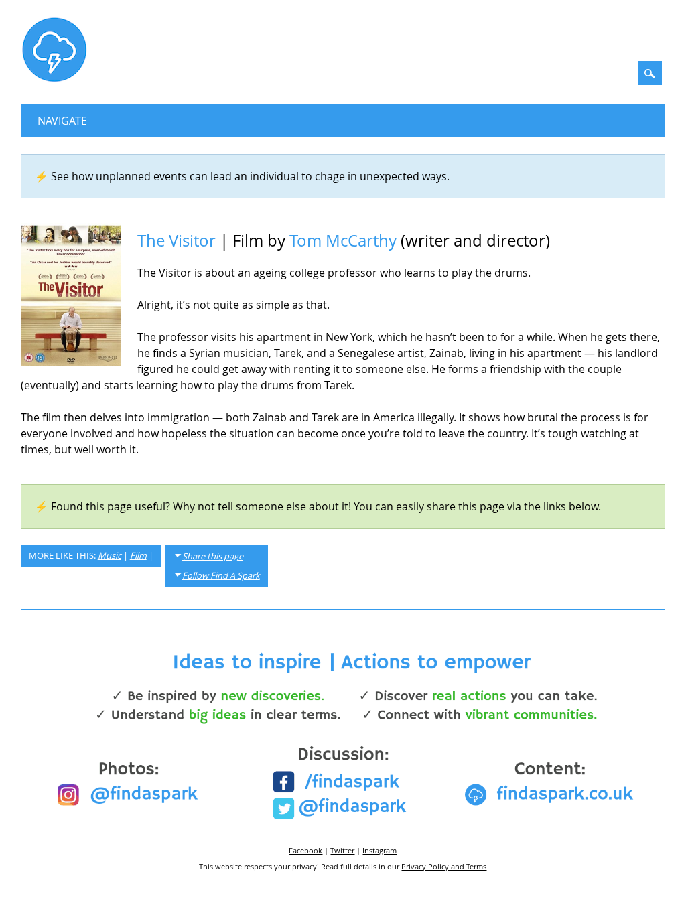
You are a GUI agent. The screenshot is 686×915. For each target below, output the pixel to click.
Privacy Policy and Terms (443, 866)
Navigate (62, 120)
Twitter (342, 850)
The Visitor (176, 240)
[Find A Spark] (54, 79)
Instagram (379, 850)
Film (138, 555)
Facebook (305, 850)
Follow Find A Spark (221, 575)
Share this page (212, 556)
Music (109, 555)
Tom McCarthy (343, 240)
